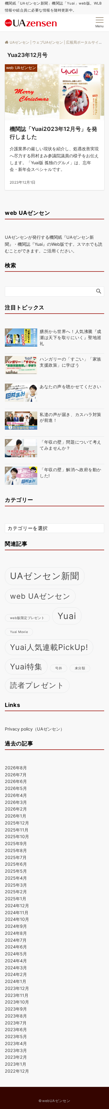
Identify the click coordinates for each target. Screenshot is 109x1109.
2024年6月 (16, 946)
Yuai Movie (19, 632)
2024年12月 (17, 905)
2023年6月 (16, 1029)
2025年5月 (16, 871)
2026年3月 (16, 802)
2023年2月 (16, 1057)
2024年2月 (16, 974)
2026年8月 (16, 767)
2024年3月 (16, 967)
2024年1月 (15, 981)
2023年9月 (16, 1008)
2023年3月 (16, 1050)
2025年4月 (16, 878)
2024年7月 (16, 940)
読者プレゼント (37, 685)
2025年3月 (16, 885)
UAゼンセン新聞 (44, 576)
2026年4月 (16, 795)
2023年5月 (16, 1036)
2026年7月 (16, 774)
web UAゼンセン (40, 596)
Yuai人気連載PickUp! (49, 647)
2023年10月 (17, 1001)
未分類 (80, 668)
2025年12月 (17, 822)
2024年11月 (16, 912)
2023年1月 (15, 1064)
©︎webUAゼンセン (54, 1101)
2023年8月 (16, 1015)
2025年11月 (16, 829)
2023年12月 (17, 988)
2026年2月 (16, 808)
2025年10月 (17, 836)
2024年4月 (16, 960)
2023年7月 (16, 1022)
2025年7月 (16, 857)
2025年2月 (16, 891)
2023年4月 (16, 1043)
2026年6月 (16, 781)
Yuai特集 (26, 666)
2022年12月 (17, 1071)
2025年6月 (16, 864)
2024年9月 (16, 926)
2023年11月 (16, 995)
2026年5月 (16, 788)
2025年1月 (15, 898)
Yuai (67, 616)
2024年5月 (16, 953)
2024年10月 (17, 919)
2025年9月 (16, 843)
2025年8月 (16, 850)
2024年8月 (16, 933)
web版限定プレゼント (27, 618)
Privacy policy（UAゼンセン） (34, 728)
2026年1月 (15, 815)
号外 (58, 668)
